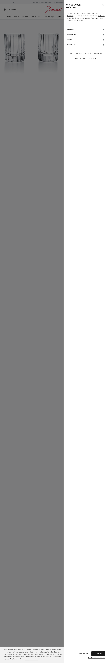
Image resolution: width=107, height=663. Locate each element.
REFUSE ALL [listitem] (83, 653)
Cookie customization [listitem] (96, 658)
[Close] (103, 5)
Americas (70, 29)
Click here (70, 16)
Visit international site (85, 58)
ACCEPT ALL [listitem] (98, 653)
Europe (69, 39)
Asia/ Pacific (71, 34)
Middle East (71, 44)
